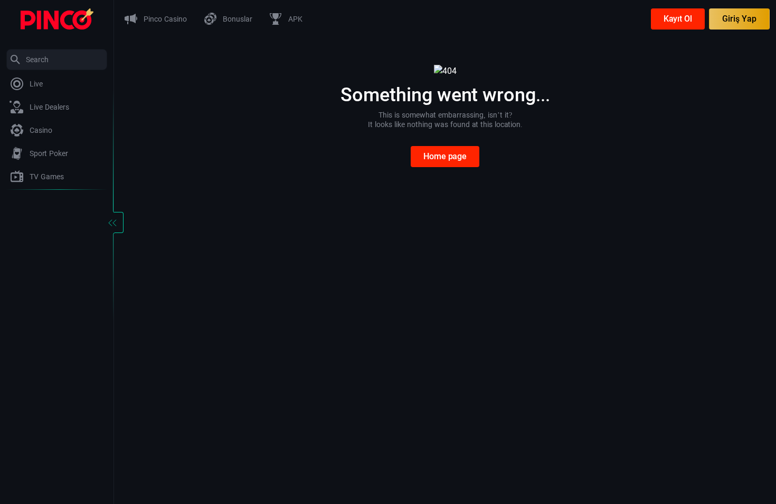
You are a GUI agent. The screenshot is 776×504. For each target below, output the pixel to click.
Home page (445, 156)
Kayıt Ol (678, 19)
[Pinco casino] (57, 18)
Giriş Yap (739, 19)
